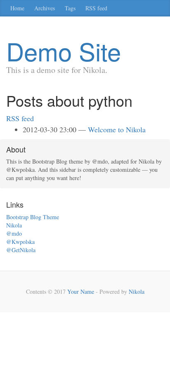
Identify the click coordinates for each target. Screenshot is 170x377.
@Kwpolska (20, 242)
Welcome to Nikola (117, 129)
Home (17, 8)
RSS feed (96, 8)
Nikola (14, 225)
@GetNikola (20, 250)
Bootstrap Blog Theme (32, 217)
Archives (44, 8)
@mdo (14, 233)
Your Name (80, 291)
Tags (70, 8)
